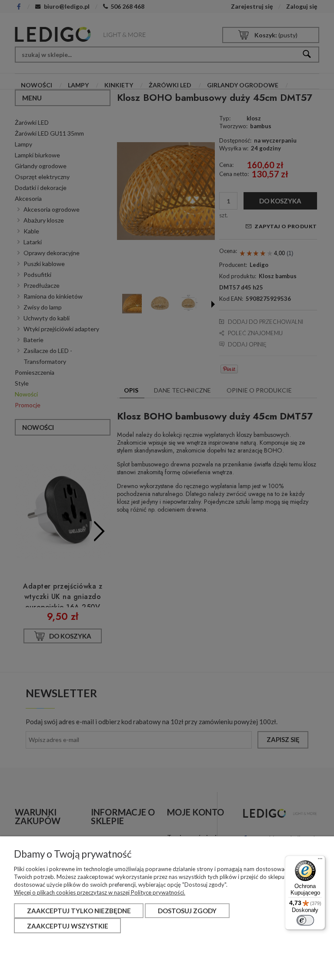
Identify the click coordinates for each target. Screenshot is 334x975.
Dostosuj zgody (187, 911)
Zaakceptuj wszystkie (67, 926)
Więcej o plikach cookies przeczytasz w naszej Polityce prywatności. (99, 892)
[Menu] (320, 860)
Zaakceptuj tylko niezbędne (79, 911)
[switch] (305, 920)
